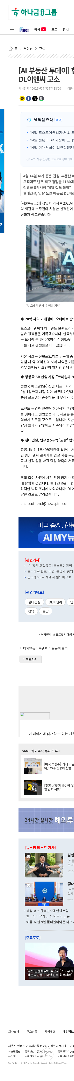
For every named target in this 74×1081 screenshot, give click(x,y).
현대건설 (34, 602)
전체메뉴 (12, 29)
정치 (66, 29)
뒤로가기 (31, 659)
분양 (46, 611)
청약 (31, 611)
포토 (54, 29)
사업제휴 (50, 1031)
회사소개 (13, 1031)
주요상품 (32, 1031)
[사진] (44, 864)
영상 (37, 29)
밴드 (41, 98)
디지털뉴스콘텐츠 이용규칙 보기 (45, 648)
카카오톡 (22, 98)
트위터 (35, 98)
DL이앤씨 (55, 602)
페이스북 (28, 98)
